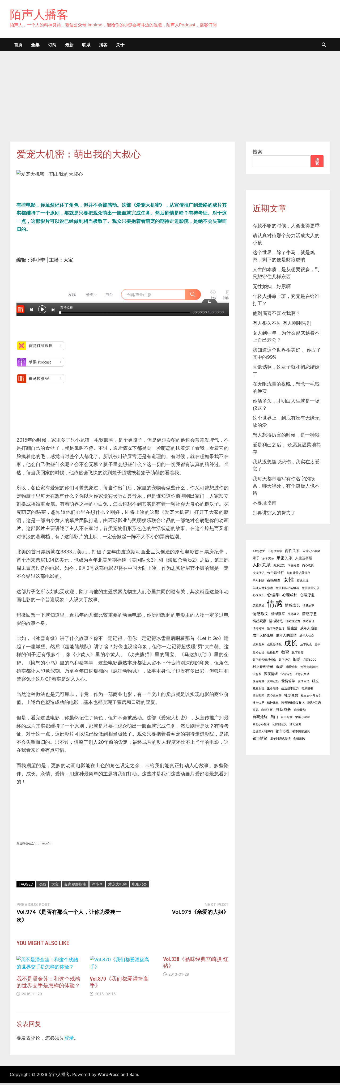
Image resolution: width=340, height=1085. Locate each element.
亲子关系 (268, 558)
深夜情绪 (271, 674)
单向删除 (258, 580)
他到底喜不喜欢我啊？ (276, 313)
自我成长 (283, 709)
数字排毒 (298, 652)
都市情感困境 (301, 731)
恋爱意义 (258, 605)
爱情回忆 (303, 681)
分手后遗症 (275, 573)
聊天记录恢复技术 (293, 702)
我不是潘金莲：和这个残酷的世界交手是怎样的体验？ (48, 982)
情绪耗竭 (258, 628)
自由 (274, 716)
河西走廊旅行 (309, 667)
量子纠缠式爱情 (280, 738)
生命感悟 (273, 688)
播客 (103, 44)
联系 (86, 44)
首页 (18, 44)
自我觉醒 (260, 716)
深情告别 (286, 674)
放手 (317, 644)
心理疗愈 (307, 594)
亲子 (256, 558)
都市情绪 (260, 738)
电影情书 (307, 688)
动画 (42, 884)
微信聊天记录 (310, 588)
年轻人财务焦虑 (263, 588)
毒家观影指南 (75, 884)
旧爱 (296, 659)
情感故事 (308, 605)
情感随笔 (276, 621)
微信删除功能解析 (287, 588)
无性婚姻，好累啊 (272, 286)
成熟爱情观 (274, 644)
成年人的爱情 (286, 635)
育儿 (255, 710)
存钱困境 (302, 580)
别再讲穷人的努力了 (274, 512)
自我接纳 (300, 710)
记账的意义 (279, 724)
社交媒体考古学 (311, 695)
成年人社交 (306, 635)
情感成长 (292, 605)
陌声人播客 (39, 14)
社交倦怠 (291, 695)
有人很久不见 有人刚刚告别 (282, 323)
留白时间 (258, 695)
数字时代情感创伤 (264, 659)
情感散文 (261, 613)
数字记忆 (284, 659)
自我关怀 (267, 710)
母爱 (279, 666)
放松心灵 (258, 652)
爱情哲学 (288, 681)
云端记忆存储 (311, 551)
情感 (274, 603)
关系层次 (279, 565)
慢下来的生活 (275, 628)
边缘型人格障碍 (263, 731)
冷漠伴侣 (258, 573)
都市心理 (283, 731)
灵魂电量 (258, 681)
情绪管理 (308, 621)
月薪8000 (309, 659)
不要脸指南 (265, 503)
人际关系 (262, 564)
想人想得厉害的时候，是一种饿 (286, 435)
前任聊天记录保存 (298, 573)
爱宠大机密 (117, 884)
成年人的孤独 (263, 635)
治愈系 (257, 674)
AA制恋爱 (259, 551)
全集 (35, 44)
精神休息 (273, 702)
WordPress (108, 1074)
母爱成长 (292, 667)
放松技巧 (273, 652)
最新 (69, 44)
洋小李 (97, 884)
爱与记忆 (273, 681)
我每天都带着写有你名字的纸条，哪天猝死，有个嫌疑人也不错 (286, 486)
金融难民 (299, 738)
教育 (285, 652)
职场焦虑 (314, 702)
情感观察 (259, 621)
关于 (120, 44)
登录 (69, 1038)
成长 (291, 643)
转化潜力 (295, 724)
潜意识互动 (302, 674)
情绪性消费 (293, 621)
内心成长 (308, 565)
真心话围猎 (274, 695)
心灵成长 (258, 595)
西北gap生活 (261, 724)
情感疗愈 (309, 613)
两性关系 (292, 550)
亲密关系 (284, 557)
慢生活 (292, 628)
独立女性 (258, 688)
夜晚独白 (274, 580)
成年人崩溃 (308, 628)
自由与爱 (286, 717)
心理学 (273, 594)
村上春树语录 (263, 667)
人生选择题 (303, 558)
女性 (288, 579)
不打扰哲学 (275, 551)
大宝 (55, 884)
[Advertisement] (170, 102)
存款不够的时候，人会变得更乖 (286, 225)
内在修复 (293, 565)
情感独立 (293, 614)
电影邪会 (139, 884)
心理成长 (289, 594)
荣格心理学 (302, 717)
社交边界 (258, 702)
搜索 (257, 152)
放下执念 (306, 644)
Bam (133, 1074)
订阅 (52, 44)
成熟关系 (258, 644)
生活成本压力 (290, 688)
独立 (315, 681)
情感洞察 (278, 614)
